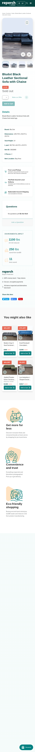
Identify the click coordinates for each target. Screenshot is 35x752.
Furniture (8, 13)
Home (3, 13)
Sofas (13, 13)
